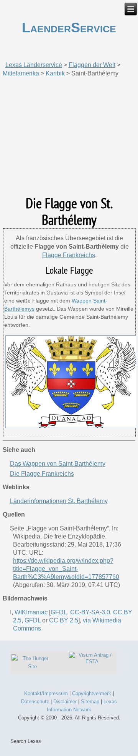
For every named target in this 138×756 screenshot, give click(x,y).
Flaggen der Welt (92, 65)
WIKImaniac (31, 612)
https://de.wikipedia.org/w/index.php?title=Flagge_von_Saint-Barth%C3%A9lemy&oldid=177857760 (66, 568)
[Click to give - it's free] (32, 666)
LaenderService (69, 27)
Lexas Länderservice (33, 65)
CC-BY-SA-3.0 (90, 612)
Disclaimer (65, 701)
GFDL (59, 612)
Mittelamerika (21, 73)
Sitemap (90, 701)
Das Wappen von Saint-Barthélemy (57, 463)
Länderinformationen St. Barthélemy (59, 501)
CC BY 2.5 (63, 620)
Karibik (55, 73)
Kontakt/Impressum (46, 693)
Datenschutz (35, 701)
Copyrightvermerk (91, 693)
